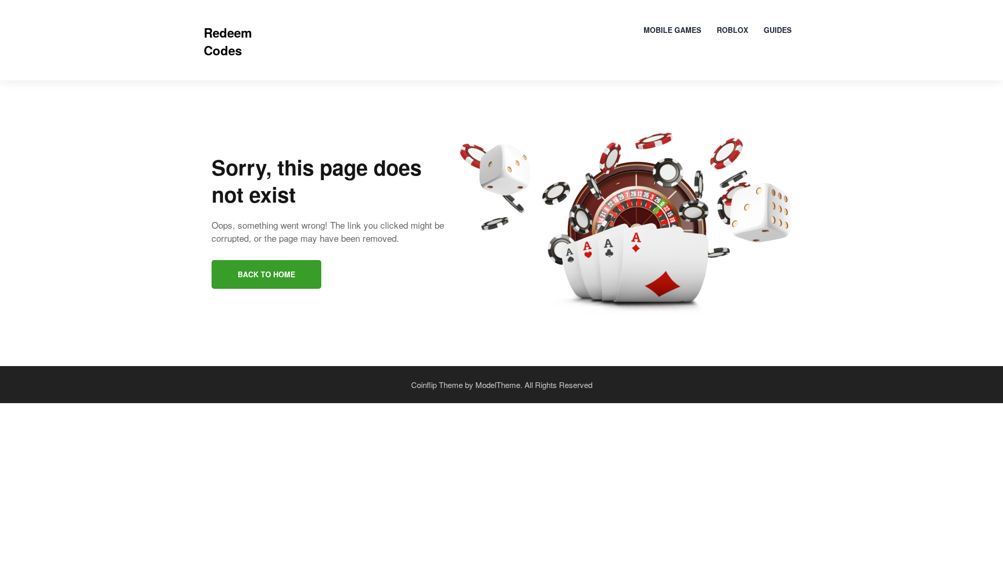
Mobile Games (672, 30)
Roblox (732, 30)
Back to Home (266, 274)
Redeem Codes (228, 41)
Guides (777, 30)
